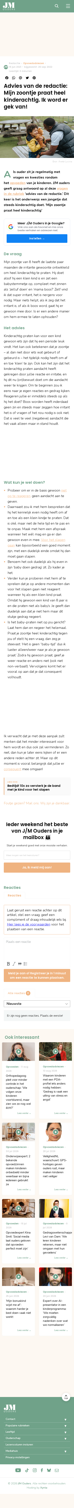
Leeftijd (10, 1432)
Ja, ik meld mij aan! (37, 867)
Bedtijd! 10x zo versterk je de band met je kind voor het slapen (33, 788)
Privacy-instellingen (18, 1457)
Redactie (14, 63)
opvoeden (18, 183)
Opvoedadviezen (33, 63)
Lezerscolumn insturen (19, 1444)
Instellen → (37, 238)
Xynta (43, 1487)
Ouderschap (13, 1438)
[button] (62, 1420)
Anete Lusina (65, 161)
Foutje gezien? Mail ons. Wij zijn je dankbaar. (37, 803)
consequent (12, 769)
